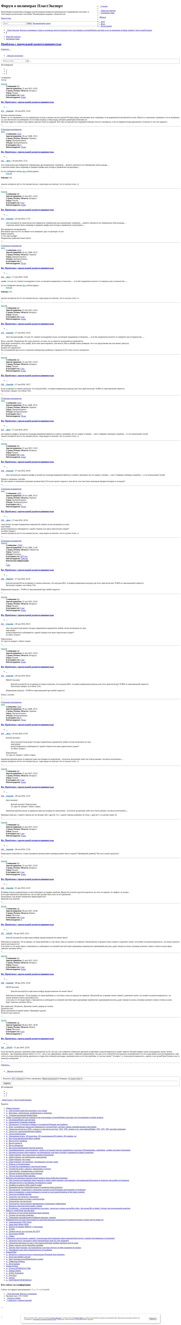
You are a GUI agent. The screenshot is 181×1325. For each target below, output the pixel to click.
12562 (19, 545)
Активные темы (12, 39)
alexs (3, 132)
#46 (2, 888)
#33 (2, 219)
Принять (153, 1319)
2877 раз (23, 556)
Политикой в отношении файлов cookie (44, 1319)
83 (18, 86)
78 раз (23, 147)
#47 (2, 933)
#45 (2, 849)
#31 (2, 111)
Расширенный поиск (42, 23)
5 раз (22, 95)
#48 (2, 983)
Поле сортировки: (34, 1079)
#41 (2, 624)
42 (18, 909)
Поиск (29, 23)
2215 (19, 134)
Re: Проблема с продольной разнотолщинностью (27, 102)
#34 (2, 277)
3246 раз (24, 558)
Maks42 (4, 543)
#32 (2, 161)
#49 (2, 1047)
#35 (2, 333)
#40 (2, 579)
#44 (2, 796)
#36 (2, 384)
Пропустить (6, 18)
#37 (2, 430)
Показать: (7, 1079)
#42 (2, 676)
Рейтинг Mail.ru (79, 1318)
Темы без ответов (13, 37)
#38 (2, 471)
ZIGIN (3, 906)
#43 (2, 734)
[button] (6, 69)
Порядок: (64, 1079)
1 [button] (6, 71)
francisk (4, 84)
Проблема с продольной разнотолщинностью (31, 44)
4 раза (23, 97)
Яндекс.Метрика (56, 1318)
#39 (2, 520)
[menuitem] (107, 11)
